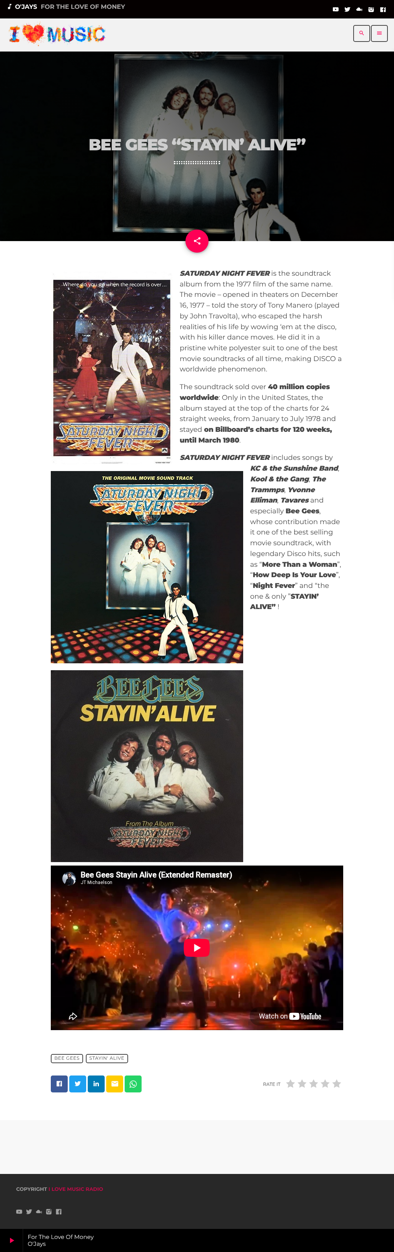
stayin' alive (106, 1059)
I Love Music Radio (75, 1189)
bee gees (67, 1059)
